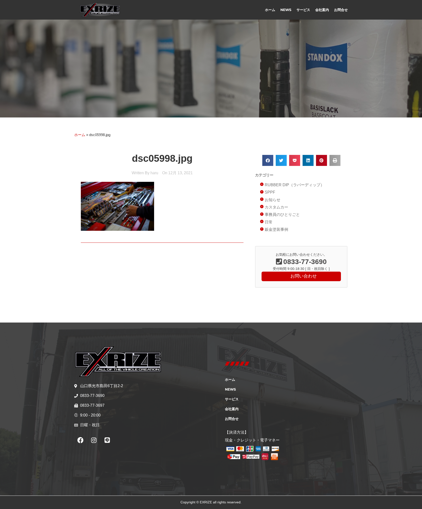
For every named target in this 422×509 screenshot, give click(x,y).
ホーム (270, 10)
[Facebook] (80, 440)
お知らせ (272, 200)
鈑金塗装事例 (276, 229)
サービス (303, 10)
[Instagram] (94, 440)
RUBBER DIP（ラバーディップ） (294, 185)
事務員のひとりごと (282, 214)
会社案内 (322, 10)
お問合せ (341, 10)
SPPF (270, 192)
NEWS (285, 10)
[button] (267, 160)
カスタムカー (276, 207)
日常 (269, 222)
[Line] (107, 440)
